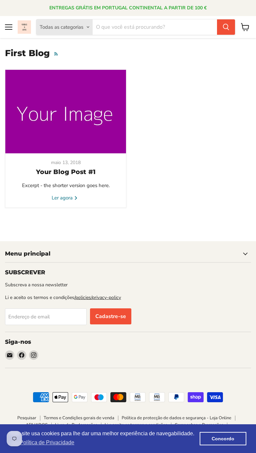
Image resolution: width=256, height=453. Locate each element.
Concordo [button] (223, 438)
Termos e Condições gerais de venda (79, 418)
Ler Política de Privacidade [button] (42, 442)
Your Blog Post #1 (66, 172)
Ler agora (63, 197)
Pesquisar (26, 418)
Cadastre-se (110, 316)
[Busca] (226, 27)
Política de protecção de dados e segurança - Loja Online (176, 418)
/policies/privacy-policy (97, 297)
